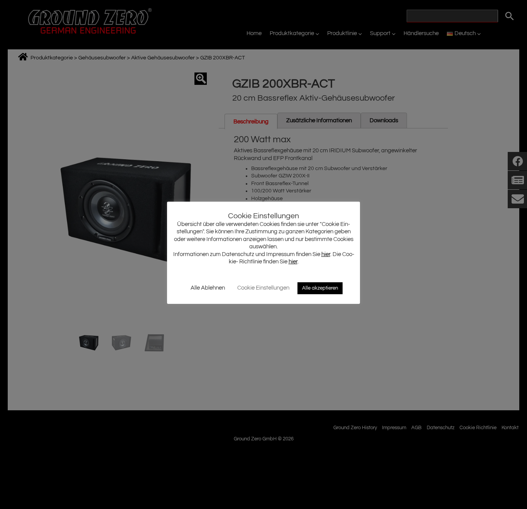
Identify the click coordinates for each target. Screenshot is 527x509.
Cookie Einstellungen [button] (263, 288)
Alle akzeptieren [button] (320, 288)
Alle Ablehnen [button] (208, 288)
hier (325, 254)
